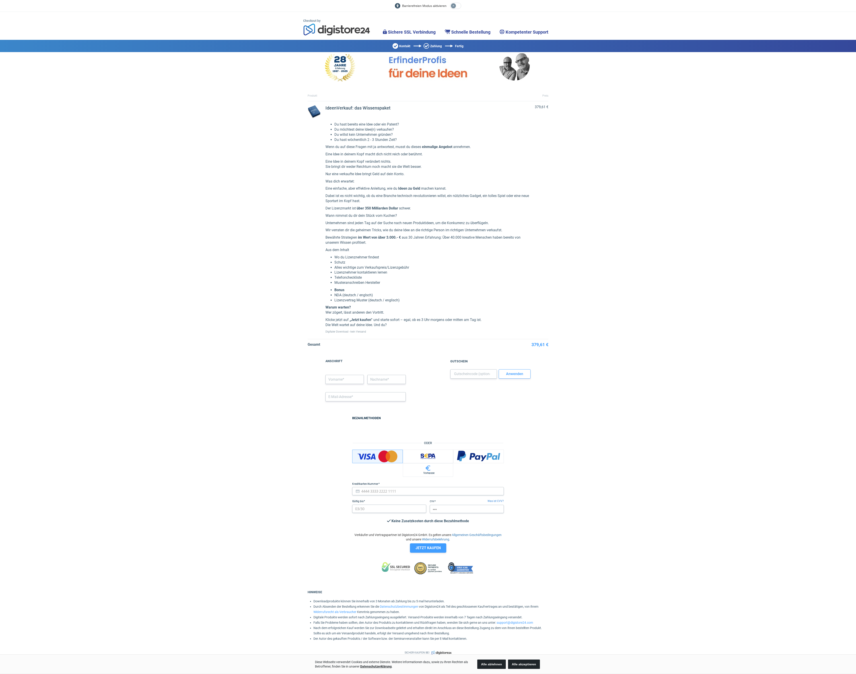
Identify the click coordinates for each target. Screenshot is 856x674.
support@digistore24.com (515, 622)
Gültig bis (358, 501)
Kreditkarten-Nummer (365, 483)
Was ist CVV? (496, 501)
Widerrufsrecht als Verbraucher (334, 612)
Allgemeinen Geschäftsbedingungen (477, 535)
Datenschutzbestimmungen (399, 606)
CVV (432, 501)
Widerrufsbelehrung (435, 539)
